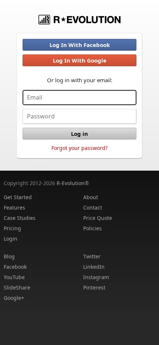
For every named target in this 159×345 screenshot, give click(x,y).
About (90, 197)
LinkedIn (94, 266)
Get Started (18, 197)
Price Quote (97, 217)
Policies (92, 228)
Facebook (15, 266)
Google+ (14, 297)
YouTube (14, 277)
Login (10, 238)
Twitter (92, 256)
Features (14, 207)
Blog (9, 256)
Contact (92, 207)
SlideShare (17, 287)
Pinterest (94, 287)
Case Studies (19, 217)
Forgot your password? (79, 147)
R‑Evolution (71, 183)
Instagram (96, 277)
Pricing (12, 228)
